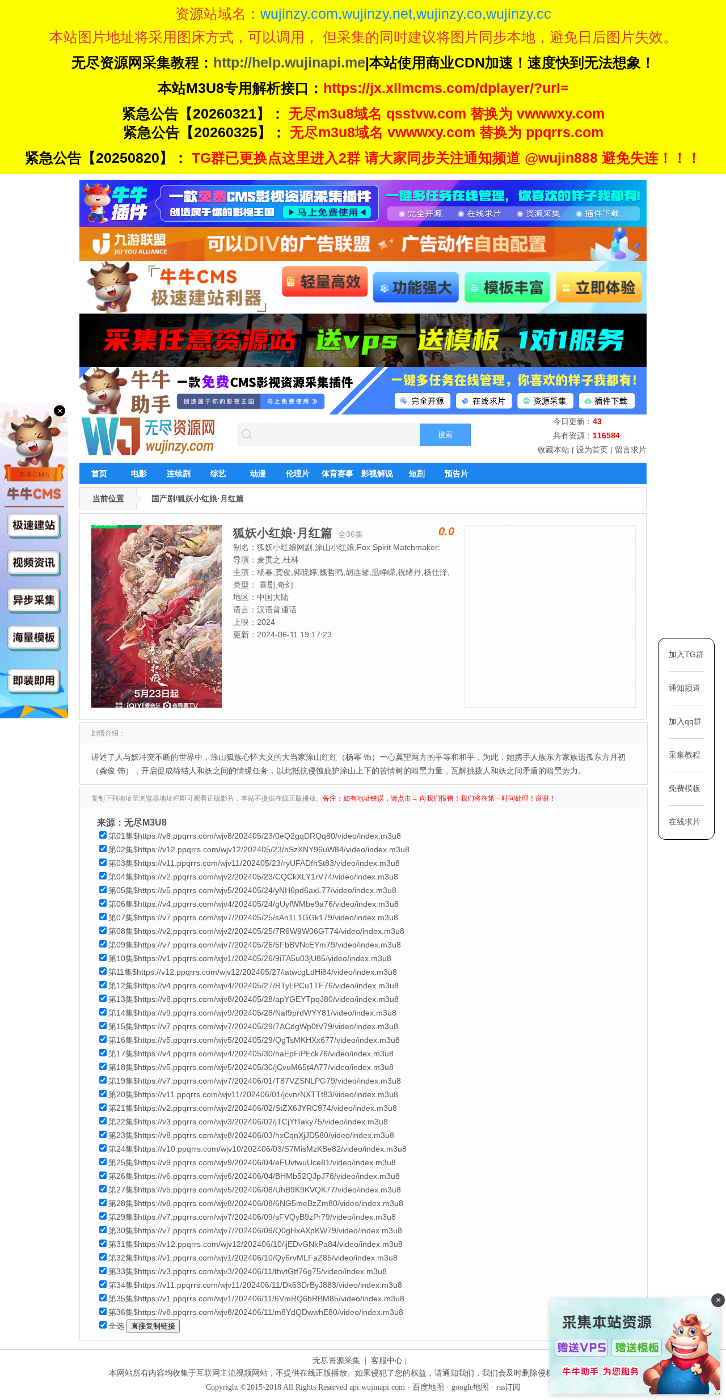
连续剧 (179, 473)
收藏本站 (553, 449)
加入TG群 (686, 654)
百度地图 (428, 1387)
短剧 (417, 473)
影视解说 (377, 473)
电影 (139, 473)
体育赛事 (337, 473)
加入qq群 (685, 721)
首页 (99, 473)
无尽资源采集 (336, 1360)
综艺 (218, 473)
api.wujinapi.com (377, 1387)
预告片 (456, 473)
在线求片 (684, 821)
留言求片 (631, 449)
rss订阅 (508, 1387)
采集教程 (684, 754)
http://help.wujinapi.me (289, 62)
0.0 (446, 531)
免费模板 (684, 788)
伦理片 (298, 473)
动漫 (258, 473)
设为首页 (592, 449)
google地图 (470, 1387)
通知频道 (684, 687)
